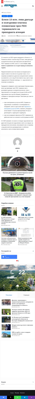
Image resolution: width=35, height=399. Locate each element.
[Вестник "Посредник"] (10, 6)
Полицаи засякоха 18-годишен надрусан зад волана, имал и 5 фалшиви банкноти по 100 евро (21, 311)
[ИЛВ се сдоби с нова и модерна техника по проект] (6, 334)
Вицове (3, 382)
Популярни (9, 295)
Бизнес (9, 12)
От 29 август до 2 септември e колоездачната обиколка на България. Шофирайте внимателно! (22, 319)
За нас (12, 392)
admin (4, 36)
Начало (5, 12)
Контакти (22, 392)
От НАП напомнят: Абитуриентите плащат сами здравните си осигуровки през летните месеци (8, 220)
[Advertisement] (17, 359)
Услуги (10, 16)
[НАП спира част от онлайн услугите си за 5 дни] (26, 211)
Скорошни (26, 295)
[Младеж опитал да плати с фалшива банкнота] (6, 327)
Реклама (17, 392)
